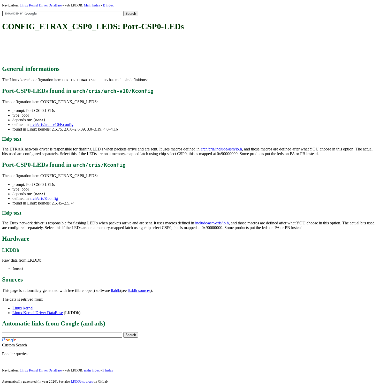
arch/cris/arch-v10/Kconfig (51, 124)
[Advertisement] (96, 48)
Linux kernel (22, 308)
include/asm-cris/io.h (212, 223)
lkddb (115, 290)
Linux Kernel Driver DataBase (41, 5)
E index (108, 5)
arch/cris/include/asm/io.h (221, 149)
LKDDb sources (82, 381)
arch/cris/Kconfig (44, 198)
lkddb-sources (139, 290)
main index (92, 370)
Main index (92, 5)
